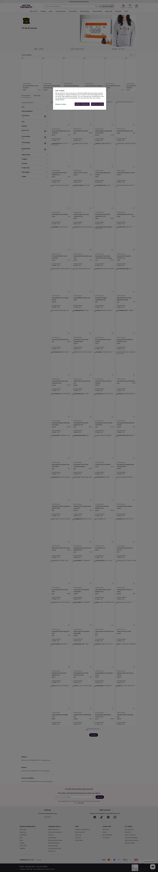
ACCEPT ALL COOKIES (97, 104)
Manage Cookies (60, 104)
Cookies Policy (62, 98)
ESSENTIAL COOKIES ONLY (82, 104)
